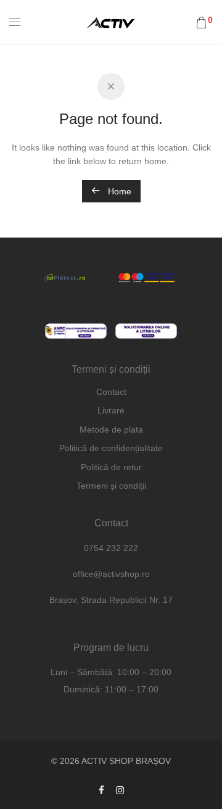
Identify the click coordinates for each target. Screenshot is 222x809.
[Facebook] (101, 790)
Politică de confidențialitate (111, 448)
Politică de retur (111, 467)
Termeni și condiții (111, 486)
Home (118, 191)
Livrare (111, 410)
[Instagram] (120, 790)
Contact (111, 392)
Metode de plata (111, 429)
